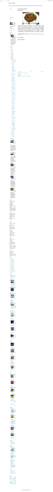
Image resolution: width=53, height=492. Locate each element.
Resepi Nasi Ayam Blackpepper (15, 417)
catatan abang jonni (12, 447)
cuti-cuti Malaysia (13, 271)
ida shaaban (12, 414)
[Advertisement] (31, 64)
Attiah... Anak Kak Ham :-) (13, 103)
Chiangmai (12, 261)
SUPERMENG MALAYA (13, 287)
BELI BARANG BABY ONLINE (15, 410)
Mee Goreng (12, 101)
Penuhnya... (12, 90)
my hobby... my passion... (12, 312)
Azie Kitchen (12, 380)
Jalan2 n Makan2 (12, 479)
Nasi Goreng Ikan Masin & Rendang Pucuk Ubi (13, 70)
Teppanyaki (12, 104)
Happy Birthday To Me (13, 121)
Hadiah (15, 478)
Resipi (15, 480)
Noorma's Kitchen (13, 394)
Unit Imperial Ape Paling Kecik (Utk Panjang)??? (13, 124)
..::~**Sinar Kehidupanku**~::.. (13, 365)
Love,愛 (12, 342)
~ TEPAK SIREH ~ (13, 326)
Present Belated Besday (13, 81)
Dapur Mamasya (13, 355)
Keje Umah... (12, 62)
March (12, 136)
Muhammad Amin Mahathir (12, 64)
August (13, 129)
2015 (11, 50)
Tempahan (11, 481)
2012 (11, 54)
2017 (11, 48)
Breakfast (15, 476)
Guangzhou (12, 263)
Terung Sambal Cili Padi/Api (13, 94)
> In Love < (12, 432)
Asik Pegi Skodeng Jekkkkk (12, 67)
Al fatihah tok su (15, 344)
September (13, 128)
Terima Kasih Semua (13, 119)
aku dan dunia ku (13, 464)
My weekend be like (13, 362)
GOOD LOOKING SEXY (15, 456)
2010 (11, 57)
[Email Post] (26, 33)
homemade (14, 482)
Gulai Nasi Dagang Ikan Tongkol (13, 78)
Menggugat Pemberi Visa (13, 277)
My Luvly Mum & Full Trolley (13, 85)
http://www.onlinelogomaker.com (13, 471)
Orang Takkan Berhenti (12, 462)
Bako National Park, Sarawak (15, 336)
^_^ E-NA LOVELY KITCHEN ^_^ (13, 348)
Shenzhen (12, 266)
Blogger (30, 489)
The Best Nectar (13, 74)
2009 (11, 58)
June (12, 132)
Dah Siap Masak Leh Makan (13, 92)
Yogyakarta (12, 270)
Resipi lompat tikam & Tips (15, 153)
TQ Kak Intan (13, 100)
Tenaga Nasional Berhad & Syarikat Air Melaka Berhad (13, 88)
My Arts (12, 34)
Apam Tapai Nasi (14, 396)
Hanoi (11, 265)
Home (31, 71)
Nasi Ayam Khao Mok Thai (14, 390)
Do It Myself (14, 477)
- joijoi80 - (12, 454)
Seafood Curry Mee (13, 115)
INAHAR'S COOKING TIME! (13, 388)
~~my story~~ (12, 442)
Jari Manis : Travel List (13, 293)
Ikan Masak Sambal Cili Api (13, 117)
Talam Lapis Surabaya (15, 367)
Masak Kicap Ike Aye (13, 96)
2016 (11, 49)
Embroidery (11, 478)
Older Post (42, 71)
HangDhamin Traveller (12, 302)
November (13, 61)
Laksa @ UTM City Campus (13, 83)
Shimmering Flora (15, 35)
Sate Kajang (12, 106)
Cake (10, 477)
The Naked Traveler (13, 275)
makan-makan (13, 483)
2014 (11, 52)
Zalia (15, 22)
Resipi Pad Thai (15, 189)
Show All (15, 309)
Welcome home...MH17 (15, 422)
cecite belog (12, 408)
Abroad (12, 259)
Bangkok (12, 260)
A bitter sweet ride (13, 420)
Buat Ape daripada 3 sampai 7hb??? (13, 108)
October (13, 127)
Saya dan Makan (13, 443)
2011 (11, 56)
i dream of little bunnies (13, 461)
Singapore (12, 267)
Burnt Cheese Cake (15, 401)
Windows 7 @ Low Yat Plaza (13, 98)
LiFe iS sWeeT (12, 400)
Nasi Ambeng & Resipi (15, 165)
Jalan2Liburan (12, 279)
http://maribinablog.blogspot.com (13, 473)
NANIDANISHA (12, 426)
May (12, 133)
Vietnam (12, 269)
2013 (11, 53)
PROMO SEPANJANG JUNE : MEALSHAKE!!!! (13, 466)
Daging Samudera (13, 76)
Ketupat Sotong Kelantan (15, 358)
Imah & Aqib (13, 73)
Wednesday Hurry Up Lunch (15, 377)
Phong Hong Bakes (13, 374)
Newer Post (19, 71)
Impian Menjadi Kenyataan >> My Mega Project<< (13, 112)
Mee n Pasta (21, 34)
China (11, 262)
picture (12, 333)
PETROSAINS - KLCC (15, 428)
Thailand (12, 268)
